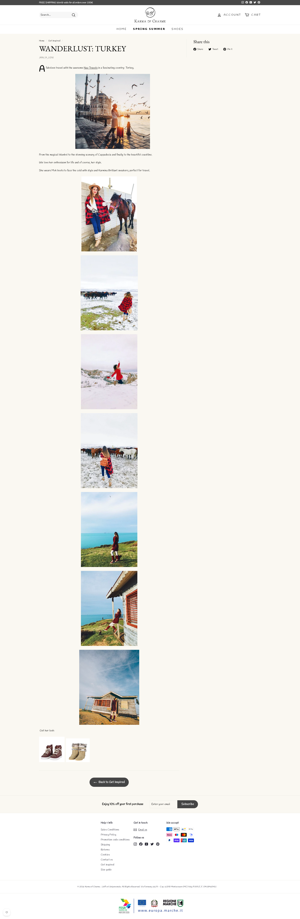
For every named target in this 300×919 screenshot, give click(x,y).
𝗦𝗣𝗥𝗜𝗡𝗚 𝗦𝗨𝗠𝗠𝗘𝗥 (149, 29)
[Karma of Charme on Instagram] (135, 844)
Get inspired (107, 864)
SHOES (177, 29)
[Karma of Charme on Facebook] (140, 844)
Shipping (105, 844)
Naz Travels (91, 68)
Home (42, 40)
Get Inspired (54, 40)
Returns (105, 849)
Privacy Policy (108, 834)
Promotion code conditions (115, 839)
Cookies (105, 854)
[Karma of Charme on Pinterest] (157, 844)
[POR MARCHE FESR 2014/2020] (150, 906)
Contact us (107, 859)
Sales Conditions (110, 829)
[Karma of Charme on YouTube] (146, 844)
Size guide (106, 869)
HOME (122, 29)
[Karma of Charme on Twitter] (152, 844)
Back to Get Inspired (111, 782)
